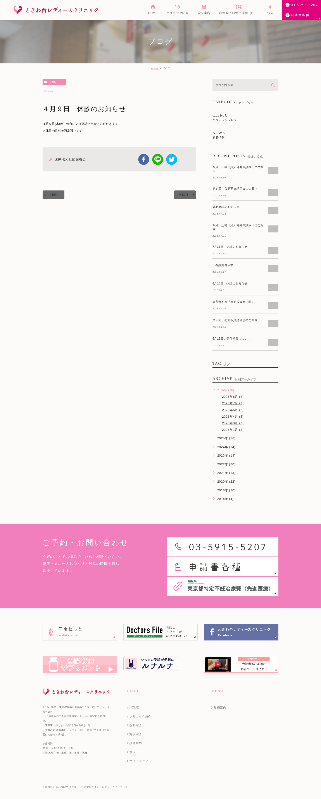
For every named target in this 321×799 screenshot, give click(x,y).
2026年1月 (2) (233, 429)
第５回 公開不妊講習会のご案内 (235, 188)
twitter (171, 159)
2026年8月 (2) (233, 396)
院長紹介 (135, 725)
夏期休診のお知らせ (226, 207)
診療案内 (135, 743)
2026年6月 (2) (233, 410)
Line (157, 159)
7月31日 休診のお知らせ (230, 246)
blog (52, 82)
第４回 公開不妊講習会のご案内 (235, 320)
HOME (155, 68)
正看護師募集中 (223, 265)
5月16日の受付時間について (231, 338)
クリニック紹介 (140, 716)
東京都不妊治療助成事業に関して (235, 302)
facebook (143, 159)
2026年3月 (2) (233, 423)
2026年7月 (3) (233, 403)
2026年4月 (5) (233, 416)
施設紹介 (135, 734)
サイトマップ (138, 760)
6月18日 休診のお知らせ (230, 283)
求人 (132, 752)
